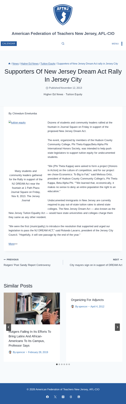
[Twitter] (55, 396)
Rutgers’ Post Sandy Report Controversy (27, 262)
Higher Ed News (53, 94)
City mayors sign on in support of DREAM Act (96, 262)
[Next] (117, 327)
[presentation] (32, 308)
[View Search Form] (63, 43)
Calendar (8, 43)
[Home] (9, 63)
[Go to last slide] (8, 327)
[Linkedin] (78, 396)
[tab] (57, 364)
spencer (20, 352)
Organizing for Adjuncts (87, 300)
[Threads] (70, 396)
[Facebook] (47, 396)
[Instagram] (63, 396)
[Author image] (10, 352)
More (11, 243)
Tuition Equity (74, 94)
